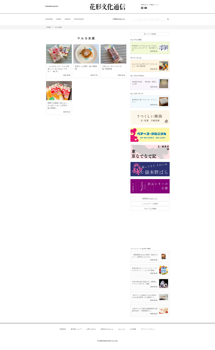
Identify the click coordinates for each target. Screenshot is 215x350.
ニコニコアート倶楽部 (150, 204)
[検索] (168, 19)
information (79, 19)
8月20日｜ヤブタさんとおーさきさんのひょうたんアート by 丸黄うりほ (145, 48)
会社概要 (133, 329)
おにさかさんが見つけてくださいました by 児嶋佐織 (144, 65)
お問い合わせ (91, 329)
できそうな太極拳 (150, 208)
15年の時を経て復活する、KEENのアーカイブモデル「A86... (144, 283)
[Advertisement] (150, 229)
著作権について (76, 329)
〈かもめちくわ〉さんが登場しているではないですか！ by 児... (58, 68)
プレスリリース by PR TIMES (140, 249)
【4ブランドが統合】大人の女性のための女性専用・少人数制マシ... (144, 296)
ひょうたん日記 (135, 39)
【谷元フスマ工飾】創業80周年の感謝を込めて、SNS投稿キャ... (144, 309)
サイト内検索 (151, 34)
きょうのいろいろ (136, 93)
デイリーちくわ (135, 58)
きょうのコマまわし (137, 75)
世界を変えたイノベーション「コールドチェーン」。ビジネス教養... (144, 269)
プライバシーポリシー (148, 329)
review (58, 19)
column (67, 19)
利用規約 (63, 329)
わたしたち (121, 329)
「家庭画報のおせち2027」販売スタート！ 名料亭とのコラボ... (145, 256)
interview (49, 19)
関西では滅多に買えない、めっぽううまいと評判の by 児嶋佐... (58, 105)
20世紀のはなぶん (119, 19)
